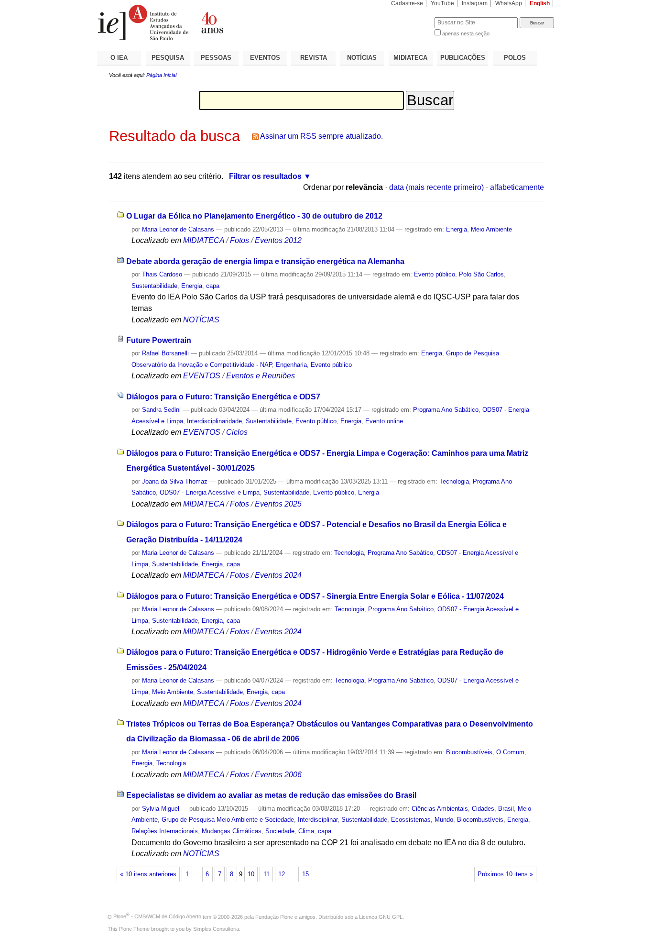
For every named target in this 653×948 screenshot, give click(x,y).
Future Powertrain (158, 340)
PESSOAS (216, 57)
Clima (306, 831)
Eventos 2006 (278, 775)
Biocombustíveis (469, 752)
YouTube (442, 3)
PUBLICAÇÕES (462, 57)
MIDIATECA (410, 57)
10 (251, 874)
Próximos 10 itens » (505, 874)
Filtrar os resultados (265, 176)
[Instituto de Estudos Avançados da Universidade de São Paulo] (211, 22)
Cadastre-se (407, 3)
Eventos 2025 (278, 504)
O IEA (119, 57)
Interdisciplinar (317, 819)
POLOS (515, 57)
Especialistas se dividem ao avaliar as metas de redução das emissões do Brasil (271, 795)
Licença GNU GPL (381, 916)
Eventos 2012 (278, 240)
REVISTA (313, 57)
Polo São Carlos (481, 274)
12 (281, 874)
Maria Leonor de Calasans (178, 229)
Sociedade (279, 831)
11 (266, 874)
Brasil (506, 808)
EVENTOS (265, 57)
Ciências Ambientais (440, 808)
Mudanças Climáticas (231, 831)
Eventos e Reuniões (260, 376)
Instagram (475, 3)
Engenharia (291, 364)
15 (305, 874)
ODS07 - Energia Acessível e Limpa (210, 492)
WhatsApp (508, 3)
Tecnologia (454, 481)
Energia (456, 229)
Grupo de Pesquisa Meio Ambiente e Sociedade (228, 819)
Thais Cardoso (162, 274)
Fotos (239, 240)
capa (212, 285)
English (540, 3)
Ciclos (237, 432)
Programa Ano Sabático (446, 409)
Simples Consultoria (216, 929)
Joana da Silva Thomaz (174, 481)
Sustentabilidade (154, 285)
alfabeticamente (517, 187)
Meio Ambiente (491, 229)
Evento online (384, 421)
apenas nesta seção (466, 33)
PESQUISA (168, 57)
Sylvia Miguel (160, 808)
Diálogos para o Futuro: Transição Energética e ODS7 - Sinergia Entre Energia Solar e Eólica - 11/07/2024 (315, 596)
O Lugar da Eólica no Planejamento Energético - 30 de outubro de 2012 (254, 216)
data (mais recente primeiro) (436, 187)
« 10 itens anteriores (148, 874)
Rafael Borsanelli (165, 353)
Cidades (483, 808)
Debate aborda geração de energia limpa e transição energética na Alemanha (265, 261)
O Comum (510, 752)
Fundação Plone (274, 916)
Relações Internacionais (164, 831)
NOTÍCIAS (362, 57)
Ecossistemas (411, 819)
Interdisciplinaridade (214, 421)
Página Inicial (161, 75)
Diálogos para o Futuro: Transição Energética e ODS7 (223, 397)
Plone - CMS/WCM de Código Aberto (157, 916)
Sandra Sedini (161, 409)
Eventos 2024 (278, 575)
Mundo (444, 819)
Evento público (434, 274)
